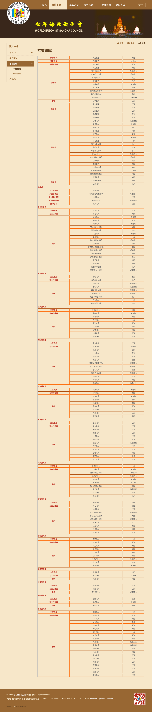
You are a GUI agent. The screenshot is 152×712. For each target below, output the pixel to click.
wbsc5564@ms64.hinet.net (101, 699)
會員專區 (120, 5)
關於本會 (56, 5)
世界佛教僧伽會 (20, 695)
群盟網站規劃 (21, 706)
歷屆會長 (17, 74)
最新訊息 (88, 5)
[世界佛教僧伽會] (18, 13)
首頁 (44, 5)
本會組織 (13, 64)
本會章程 (13, 58)
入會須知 (13, 79)
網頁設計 (10, 706)
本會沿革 (13, 53)
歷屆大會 (74, 5)
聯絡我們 (106, 5)
